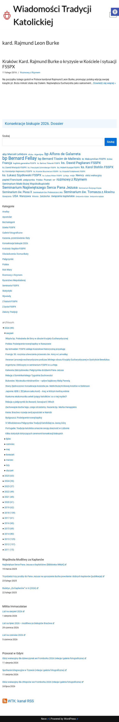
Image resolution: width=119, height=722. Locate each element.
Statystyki (7, 291)
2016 (9, 523)
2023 (9, 486)
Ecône (109, 159)
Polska (39, 180)
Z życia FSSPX (9, 306)
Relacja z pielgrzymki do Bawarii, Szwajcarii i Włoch (29, 402)
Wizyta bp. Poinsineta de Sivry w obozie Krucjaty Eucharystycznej (36, 338)
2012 (9, 544)
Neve (43, 718)
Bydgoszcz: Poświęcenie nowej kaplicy (23, 417)
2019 (9, 507)
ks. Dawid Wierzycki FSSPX (14, 167)
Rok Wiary (7, 269)
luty (8, 465)
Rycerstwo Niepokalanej (13, 280)
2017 (9, 518)
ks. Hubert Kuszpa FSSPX (68, 167)
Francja (7, 163)
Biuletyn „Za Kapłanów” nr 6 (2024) (19, 588)
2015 (9, 528)
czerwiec (10, 444)
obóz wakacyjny (93, 175)
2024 (9, 481)
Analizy (5, 211)
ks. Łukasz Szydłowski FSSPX (21, 175)
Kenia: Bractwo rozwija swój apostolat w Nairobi (28, 412)
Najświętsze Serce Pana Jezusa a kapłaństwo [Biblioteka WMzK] (33, 564)
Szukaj (6, 135)
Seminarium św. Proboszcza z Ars (48, 192)
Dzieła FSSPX (8, 227)
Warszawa (25, 196)
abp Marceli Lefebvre (14, 154)
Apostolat (7, 217)
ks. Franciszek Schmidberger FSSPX (42, 167)
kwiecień (10, 454)
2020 (9, 502)
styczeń (9, 470)
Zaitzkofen (45, 196)
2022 (9, 491)
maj (8, 449)
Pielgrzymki (7, 259)
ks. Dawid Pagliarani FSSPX (81, 163)
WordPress (70, 718)
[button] (115, 12)
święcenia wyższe (97, 196)
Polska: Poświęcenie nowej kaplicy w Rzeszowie (28, 344)
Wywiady (6, 296)
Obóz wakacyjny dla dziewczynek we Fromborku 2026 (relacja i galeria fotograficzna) (43, 658)
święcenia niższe (82, 196)
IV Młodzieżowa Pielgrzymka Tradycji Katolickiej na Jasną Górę (35, 423)
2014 (9, 534)
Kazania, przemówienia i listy (16, 238)
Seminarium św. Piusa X (17, 192)
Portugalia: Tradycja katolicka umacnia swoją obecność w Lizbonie (37, 428)
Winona (35, 196)
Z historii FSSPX (10, 301)
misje (72, 176)
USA (15, 196)
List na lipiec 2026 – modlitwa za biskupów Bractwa (27, 623)
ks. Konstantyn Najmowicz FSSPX (17, 171)
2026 (9, 328)
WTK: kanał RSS (21, 701)
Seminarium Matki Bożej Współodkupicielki (26, 183)
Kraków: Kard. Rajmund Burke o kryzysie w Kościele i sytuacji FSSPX (59, 64)
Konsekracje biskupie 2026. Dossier (34, 123)
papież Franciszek (12, 179)
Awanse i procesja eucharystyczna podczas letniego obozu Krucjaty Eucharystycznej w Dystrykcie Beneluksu (57, 359)
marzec (9, 460)
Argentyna (38, 154)
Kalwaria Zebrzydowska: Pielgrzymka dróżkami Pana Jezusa (34, 370)
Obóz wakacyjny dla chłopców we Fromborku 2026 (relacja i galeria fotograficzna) (41, 682)
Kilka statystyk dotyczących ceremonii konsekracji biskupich (34, 433)
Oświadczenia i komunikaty (15, 254)
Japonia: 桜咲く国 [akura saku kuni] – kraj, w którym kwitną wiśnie (37, 391)
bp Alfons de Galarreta (62, 154)
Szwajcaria (6, 196)
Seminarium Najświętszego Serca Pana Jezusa (40, 187)
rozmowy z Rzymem (72, 179)
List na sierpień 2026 (12, 611)
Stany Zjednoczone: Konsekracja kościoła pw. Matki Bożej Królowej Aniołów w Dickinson (47, 386)
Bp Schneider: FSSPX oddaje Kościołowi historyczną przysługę (35, 349)
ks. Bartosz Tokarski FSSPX (48, 163)
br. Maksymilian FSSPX (94, 159)
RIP (54, 180)
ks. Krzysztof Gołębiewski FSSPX (72, 171)
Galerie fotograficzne (12, 233)
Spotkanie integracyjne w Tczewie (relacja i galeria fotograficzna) (33, 670)
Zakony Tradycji (9, 312)
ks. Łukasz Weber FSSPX (52, 176)
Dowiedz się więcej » (104, 83)
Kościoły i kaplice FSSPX (14, 248)
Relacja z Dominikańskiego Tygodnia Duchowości (29, 375)
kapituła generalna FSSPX (24, 163)
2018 (9, 512)
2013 (9, 539)
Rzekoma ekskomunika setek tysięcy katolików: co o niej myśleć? (36, 396)
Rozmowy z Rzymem (30, 72)
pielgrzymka (29, 180)
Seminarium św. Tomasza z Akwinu (89, 192)
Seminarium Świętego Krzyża (90, 188)
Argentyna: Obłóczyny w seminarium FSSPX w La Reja (31, 365)
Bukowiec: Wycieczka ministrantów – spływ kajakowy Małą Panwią (37, 380)
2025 (9, 476)
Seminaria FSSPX (10, 285)
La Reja (66, 176)
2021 (9, 497)
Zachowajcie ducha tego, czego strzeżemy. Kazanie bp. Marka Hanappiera (41, 407)
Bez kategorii (8, 222)
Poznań (47, 180)
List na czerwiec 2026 (12, 635)
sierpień (9, 333)
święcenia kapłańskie (63, 196)
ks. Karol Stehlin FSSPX (97, 167)
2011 (9, 549)
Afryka (30, 154)
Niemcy (80, 175)
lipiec (8, 439)
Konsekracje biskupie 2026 (15, 243)
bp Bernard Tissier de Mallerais (59, 159)
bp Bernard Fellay (19, 158)
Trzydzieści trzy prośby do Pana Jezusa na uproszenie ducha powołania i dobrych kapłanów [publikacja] (52, 576)
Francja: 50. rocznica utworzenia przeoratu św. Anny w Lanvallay (36, 354)
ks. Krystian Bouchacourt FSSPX (45, 171)
